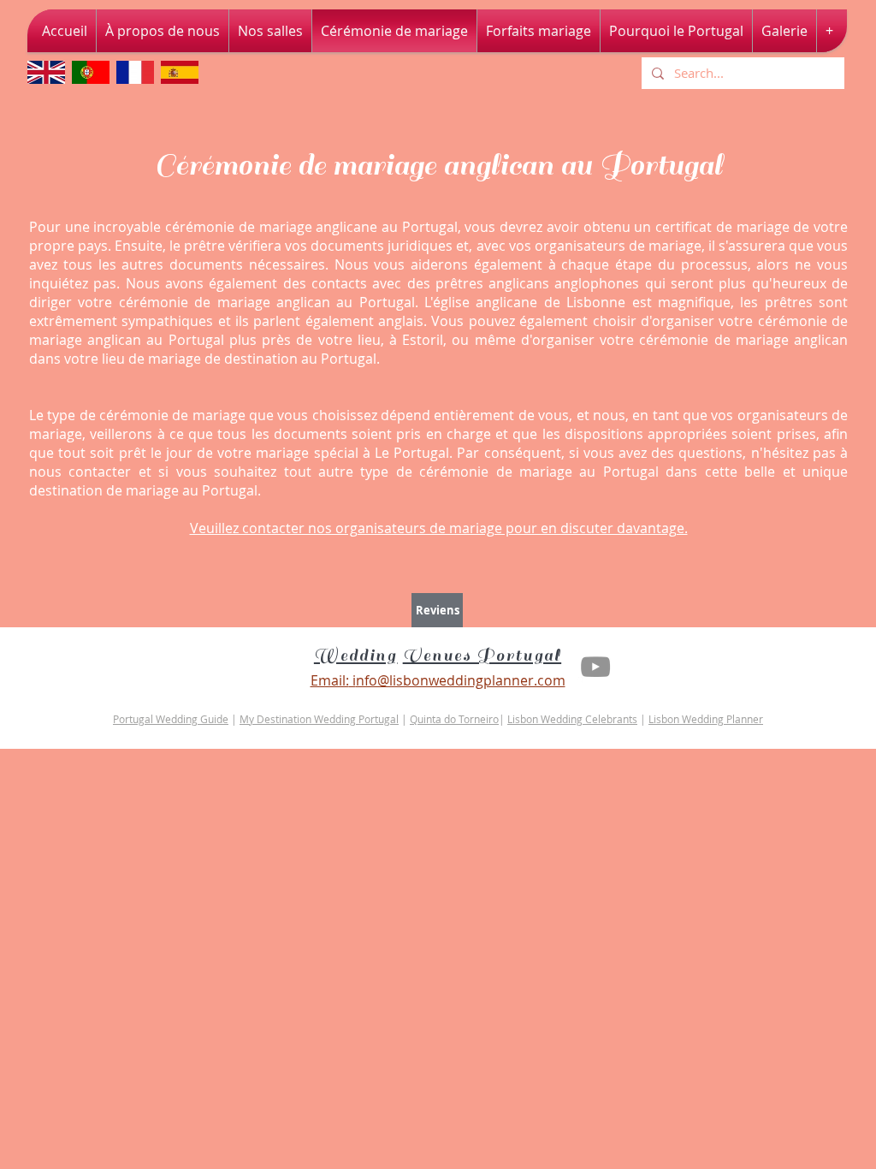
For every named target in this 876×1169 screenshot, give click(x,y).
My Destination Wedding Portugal (319, 719)
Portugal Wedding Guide (170, 719)
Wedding (356, 655)
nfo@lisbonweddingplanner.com (460, 680)
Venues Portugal (482, 655)
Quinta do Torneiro (454, 719)
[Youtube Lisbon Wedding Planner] (595, 667)
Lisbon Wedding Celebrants (572, 719)
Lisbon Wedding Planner (705, 719)
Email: (330, 680)
